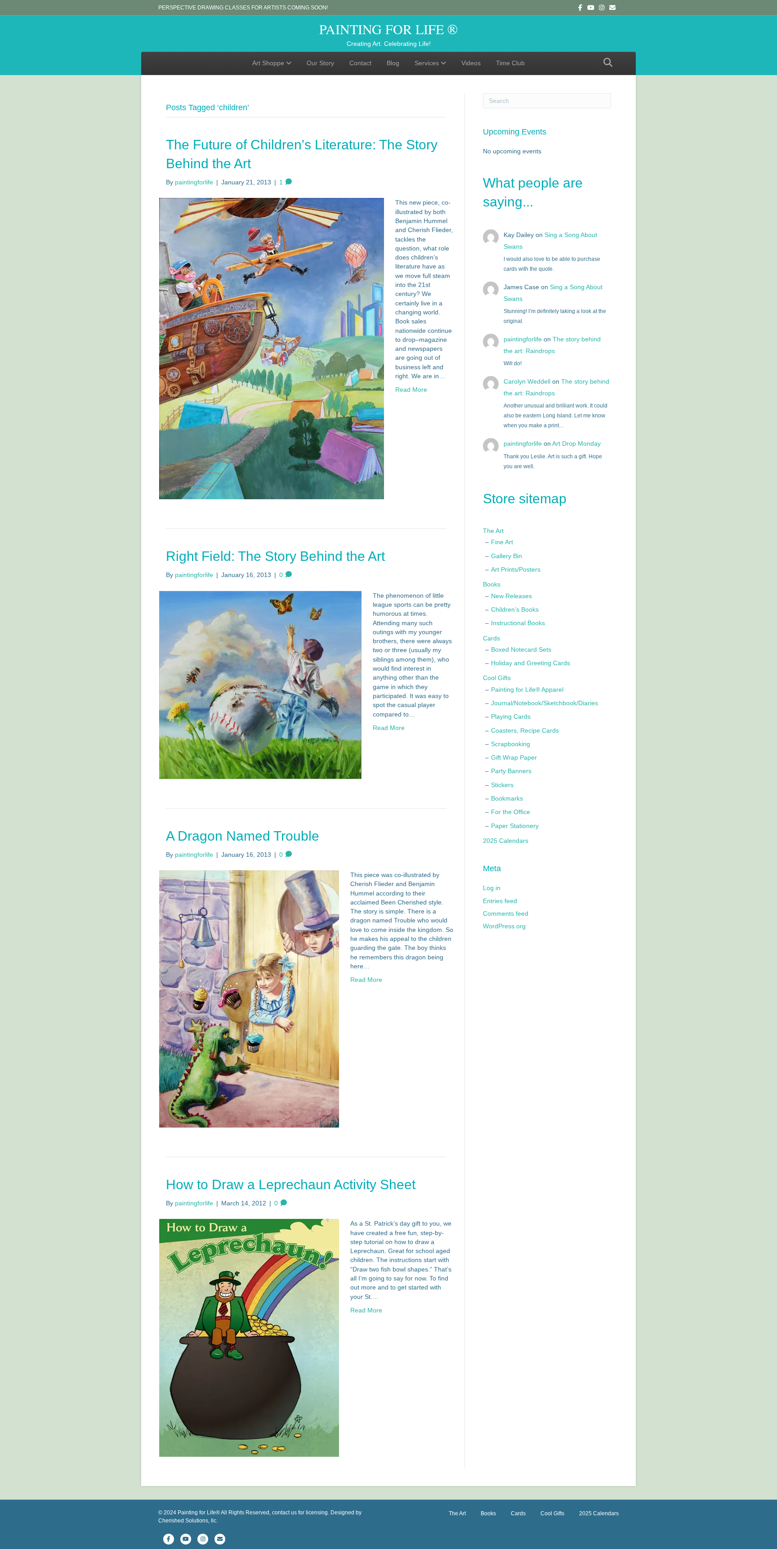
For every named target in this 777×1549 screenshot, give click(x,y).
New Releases (511, 596)
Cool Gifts (497, 677)
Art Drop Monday (576, 443)
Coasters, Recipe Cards (525, 730)
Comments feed (505, 913)
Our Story (320, 63)
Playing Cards (511, 716)
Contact (360, 63)
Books (491, 584)
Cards (491, 638)
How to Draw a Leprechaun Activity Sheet (290, 1184)
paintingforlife (523, 339)
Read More (411, 389)
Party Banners (511, 770)
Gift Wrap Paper (514, 757)
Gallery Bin (506, 556)
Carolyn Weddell (527, 381)
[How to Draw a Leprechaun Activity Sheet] (249, 1337)
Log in (491, 887)
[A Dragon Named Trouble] (249, 998)
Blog (393, 63)
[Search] (605, 62)
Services (427, 63)
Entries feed (500, 900)
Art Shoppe (268, 63)
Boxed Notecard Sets (521, 649)
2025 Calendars (505, 840)
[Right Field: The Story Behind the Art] (260, 684)
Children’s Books (515, 609)
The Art (493, 530)
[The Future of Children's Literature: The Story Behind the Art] (271, 348)
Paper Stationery (515, 825)
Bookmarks (507, 798)
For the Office (510, 811)
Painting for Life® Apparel (527, 689)
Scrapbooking (510, 744)
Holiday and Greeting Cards (530, 663)
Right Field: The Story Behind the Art (275, 556)
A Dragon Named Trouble (242, 835)
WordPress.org (504, 926)
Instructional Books (518, 623)
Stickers (502, 784)
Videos (471, 63)
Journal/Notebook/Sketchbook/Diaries (544, 703)
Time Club (510, 63)
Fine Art (502, 542)
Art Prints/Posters (515, 569)
